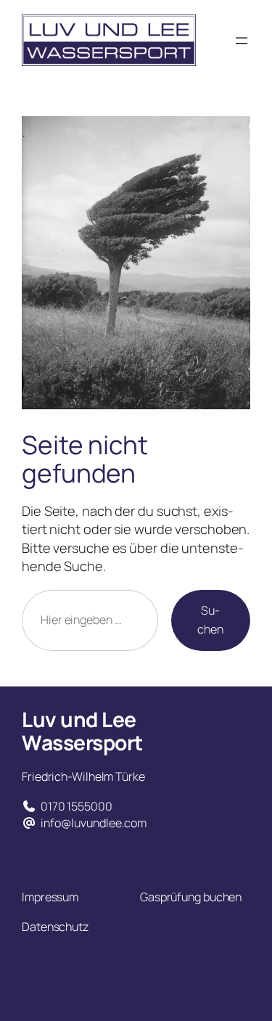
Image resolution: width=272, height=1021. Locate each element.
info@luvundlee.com (94, 823)
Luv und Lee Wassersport (82, 730)
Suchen (210, 619)
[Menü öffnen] (241, 40)
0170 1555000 (76, 806)
